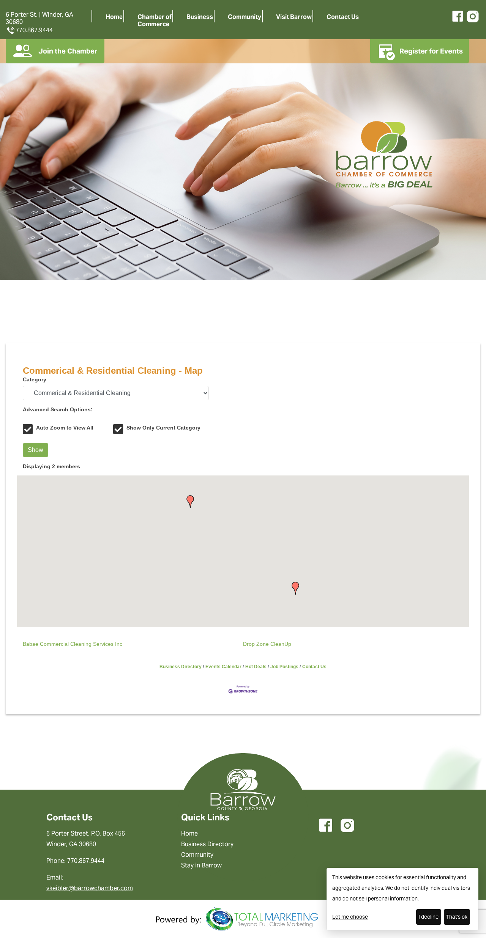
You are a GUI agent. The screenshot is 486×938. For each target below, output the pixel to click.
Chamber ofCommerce (154, 20)
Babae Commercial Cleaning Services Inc (72, 644)
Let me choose (350, 916)
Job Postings (284, 666)
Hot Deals (256, 666)
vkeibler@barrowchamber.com (89, 888)
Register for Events (431, 51)
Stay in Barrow (201, 865)
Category (34, 379)
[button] (295, 588)
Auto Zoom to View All (64, 428)
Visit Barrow (294, 16)
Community (244, 16)
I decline (428, 916)
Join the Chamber (67, 51)
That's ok (456, 916)
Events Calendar (223, 666)
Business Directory (180, 666)
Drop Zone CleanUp (267, 644)
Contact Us (343, 16)
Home (114, 16)
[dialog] (402, 899)
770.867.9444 (34, 30)
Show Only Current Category (163, 428)
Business (199, 16)
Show (35, 450)
